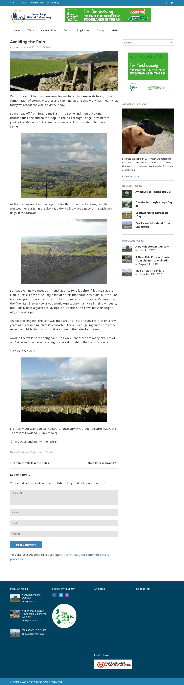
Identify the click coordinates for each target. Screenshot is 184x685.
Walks (30, 30)
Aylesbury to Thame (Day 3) (153, 191)
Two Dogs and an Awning (38, 681)
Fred (48, 47)
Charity (100, 30)
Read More (130, 176)
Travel (41, 452)
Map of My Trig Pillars (149, 270)
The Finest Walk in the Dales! (31, 463)
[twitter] (172, 3)
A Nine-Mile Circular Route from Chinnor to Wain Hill (152, 258)
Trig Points (83, 30)
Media (23, 2)
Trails (67, 30)
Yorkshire (50, 452)
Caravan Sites (48, 30)
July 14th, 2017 (147, 250)
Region (33, 452)
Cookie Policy (53, 2)
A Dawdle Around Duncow (152, 246)
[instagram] (67, 595)
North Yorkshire (21, 452)
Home (13, 2)
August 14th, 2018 (148, 264)
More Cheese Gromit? (102, 463)
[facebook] (167, 3)
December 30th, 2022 (150, 274)
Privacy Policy (36, 2)
